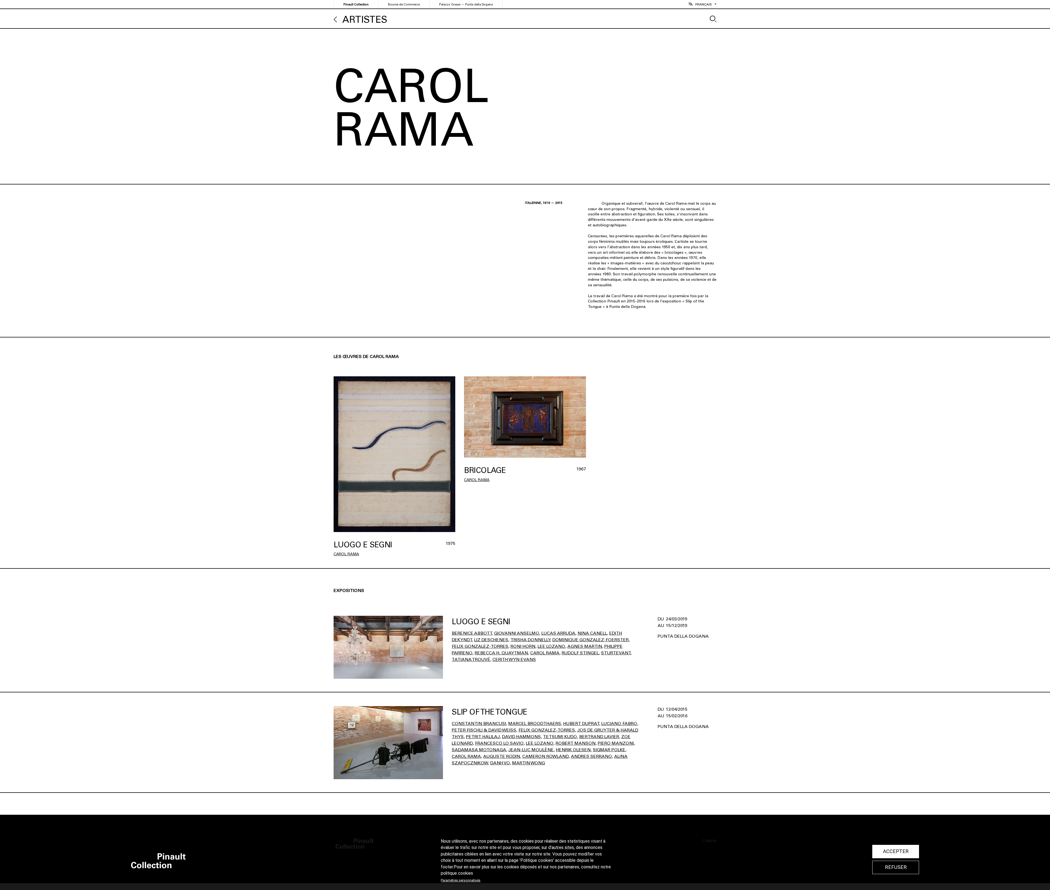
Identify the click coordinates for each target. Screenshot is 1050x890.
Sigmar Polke (609, 749)
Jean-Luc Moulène (531, 749)
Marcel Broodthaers (534, 723)
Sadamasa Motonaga (479, 749)
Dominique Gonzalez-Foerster (590, 639)
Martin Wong (528, 762)
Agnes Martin (584, 646)
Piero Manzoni (616, 743)
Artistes (364, 19)
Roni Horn (523, 646)
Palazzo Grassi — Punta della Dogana (466, 4)
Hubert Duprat (581, 723)
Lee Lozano (551, 646)
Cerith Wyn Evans (514, 659)
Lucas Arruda (558, 633)
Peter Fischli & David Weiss (484, 730)
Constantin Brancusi (479, 723)
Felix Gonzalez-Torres (480, 646)
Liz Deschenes (491, 639)
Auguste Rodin (501, 756)
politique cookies (457, 873)
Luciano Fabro (619, 723)
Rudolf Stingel (580, 652)
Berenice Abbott (472, 633)
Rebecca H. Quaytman (501, 652)
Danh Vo (500, 762)
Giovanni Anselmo (516, 633)
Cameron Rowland (545, 756)
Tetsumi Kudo (560, 736)
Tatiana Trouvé (471, 659)
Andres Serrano (591, 756)
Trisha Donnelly (530, 639)
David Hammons (521, 736)
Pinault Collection (356, 4)
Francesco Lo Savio (499, 743)
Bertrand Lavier (599, 736)
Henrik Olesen (573, 749)
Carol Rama (346, 554)
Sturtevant (616, 652)
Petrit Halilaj (483, 736)
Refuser (896, 867)
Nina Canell (592, 633)
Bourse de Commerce (404, 4)
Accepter (896, 851)
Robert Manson (576, 743)
